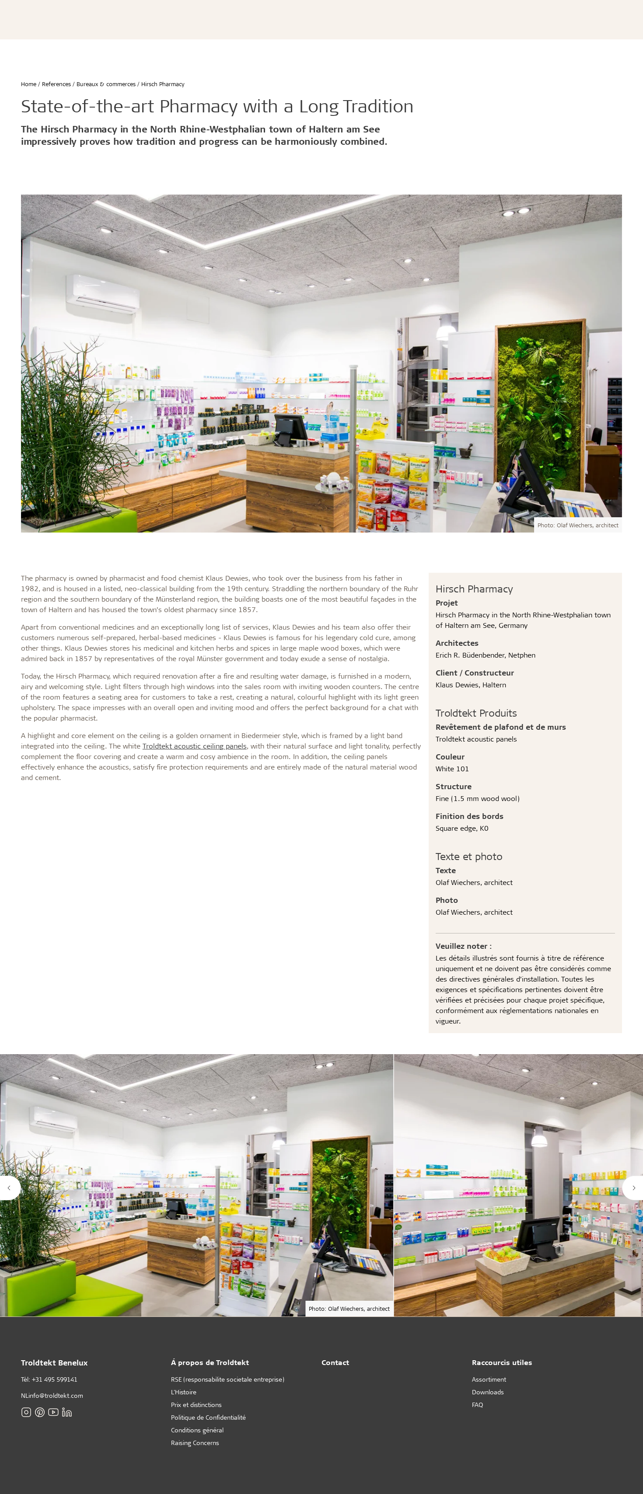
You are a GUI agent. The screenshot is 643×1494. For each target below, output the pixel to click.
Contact (335, 1362)
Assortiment (489, 1379)
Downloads (488, 1392)
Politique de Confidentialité (208, 1417)
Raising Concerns (195, 1442)
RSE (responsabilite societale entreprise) (227, 1379)
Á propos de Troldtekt (210, 1362)
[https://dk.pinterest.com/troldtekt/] (40, 1412)
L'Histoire (183, 1392)
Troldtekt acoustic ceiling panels (195, 745)
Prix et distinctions (196, 1404)
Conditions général (197, 1430)
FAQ (477, 1404)
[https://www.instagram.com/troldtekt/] (26, 1412)
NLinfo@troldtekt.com (52, 1395)
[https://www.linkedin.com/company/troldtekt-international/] (67, 1412)
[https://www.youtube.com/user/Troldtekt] (53, 1412)
